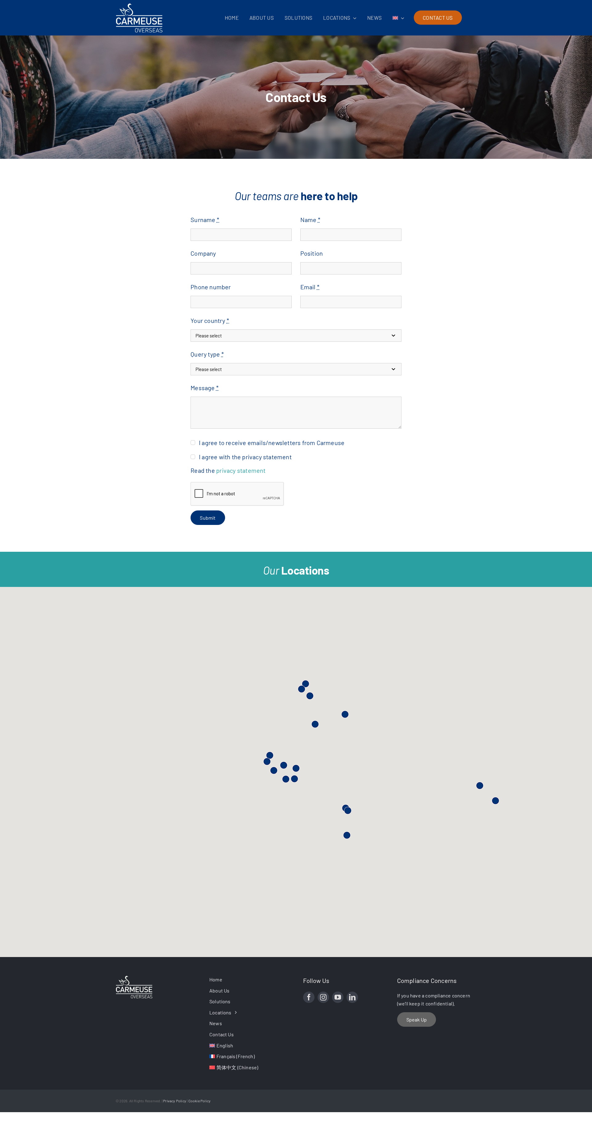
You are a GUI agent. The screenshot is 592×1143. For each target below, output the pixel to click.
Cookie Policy (199, 1101)
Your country (210, 320)
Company (203, 253)
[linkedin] (352, 997)
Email (309, 287)
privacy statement (240, 470)
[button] (347, 835)
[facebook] (308, 997)
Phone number (211, 287)
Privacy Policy (174, 1101)
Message (205, 387)
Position (311, 253)
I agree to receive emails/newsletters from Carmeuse (271, 442)
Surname (205, 219)
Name (310, 219)
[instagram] (323, 997)
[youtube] (337, 997)
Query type (207, 354)
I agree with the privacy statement (245, 456)
